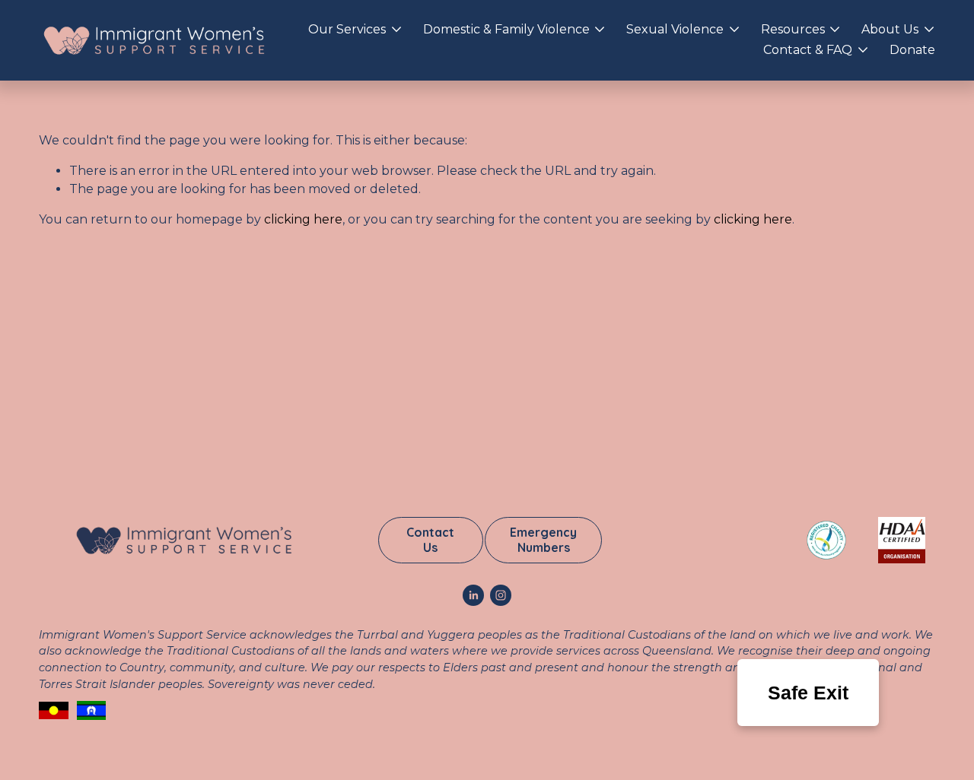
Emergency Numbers (543, 540)
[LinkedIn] (473, 595)
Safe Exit (808, 692)
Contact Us (430, 540)
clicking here (303, 219)
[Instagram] (500, 595)
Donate (912, 50)
